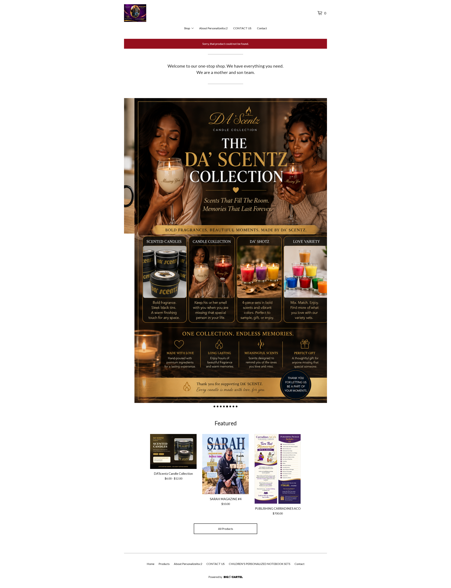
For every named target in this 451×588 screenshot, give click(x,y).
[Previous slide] (129, 250)
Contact (262, 28)
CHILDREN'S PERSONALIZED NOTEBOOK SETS (259, 563)
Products (164, 563)
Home (150, 563)
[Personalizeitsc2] (135, 13)
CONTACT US (242, 28)
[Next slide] (322, 250)
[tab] (214, 406)
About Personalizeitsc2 (213, 28)
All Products (225, 528)
